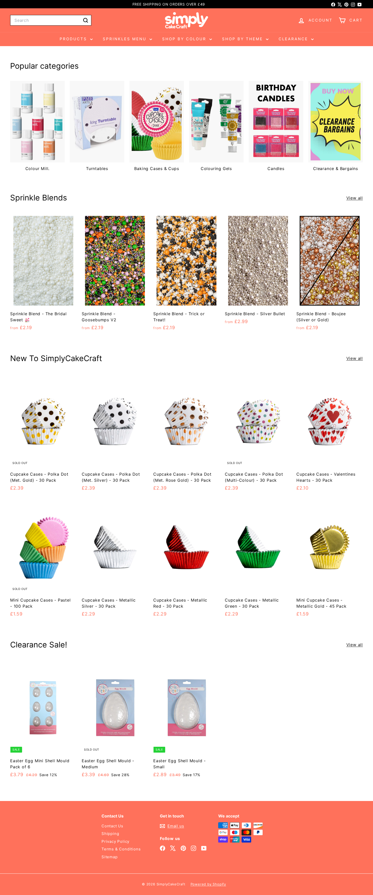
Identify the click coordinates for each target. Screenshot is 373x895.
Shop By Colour (185, 38)
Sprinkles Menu (125, 38)
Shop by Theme (243, 38)
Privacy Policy (115, 841)
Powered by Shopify (208, 884)
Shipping (110, 833)
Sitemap (109, 856)
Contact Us (112, 826)
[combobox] (50, 20)
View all (354, 197)
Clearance (294, 38)
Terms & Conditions (121, 849)
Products (74, 38)
